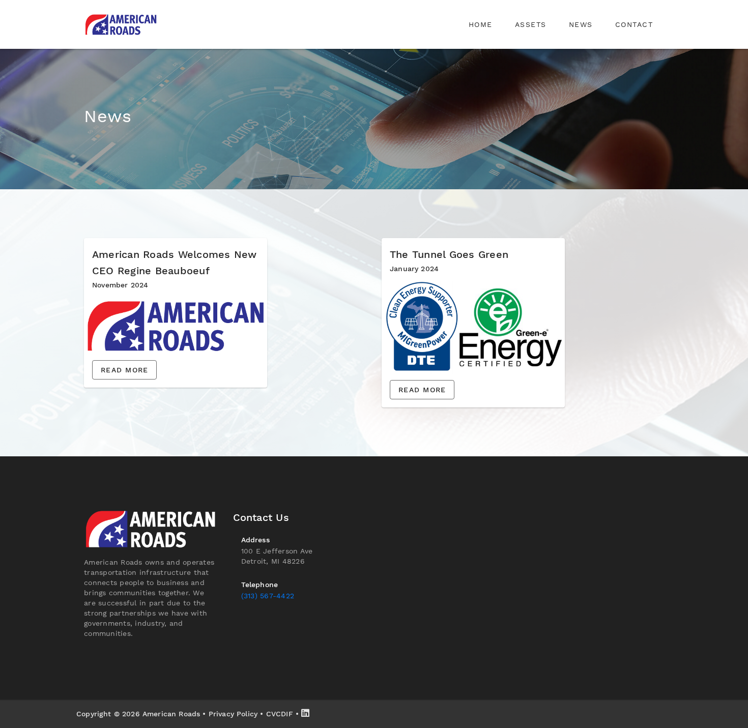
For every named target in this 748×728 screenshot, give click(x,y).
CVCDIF (279, 714)
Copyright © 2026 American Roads (138, 714)
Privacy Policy (233, 714)
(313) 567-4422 (268, 596)
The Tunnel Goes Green (449, 254)
